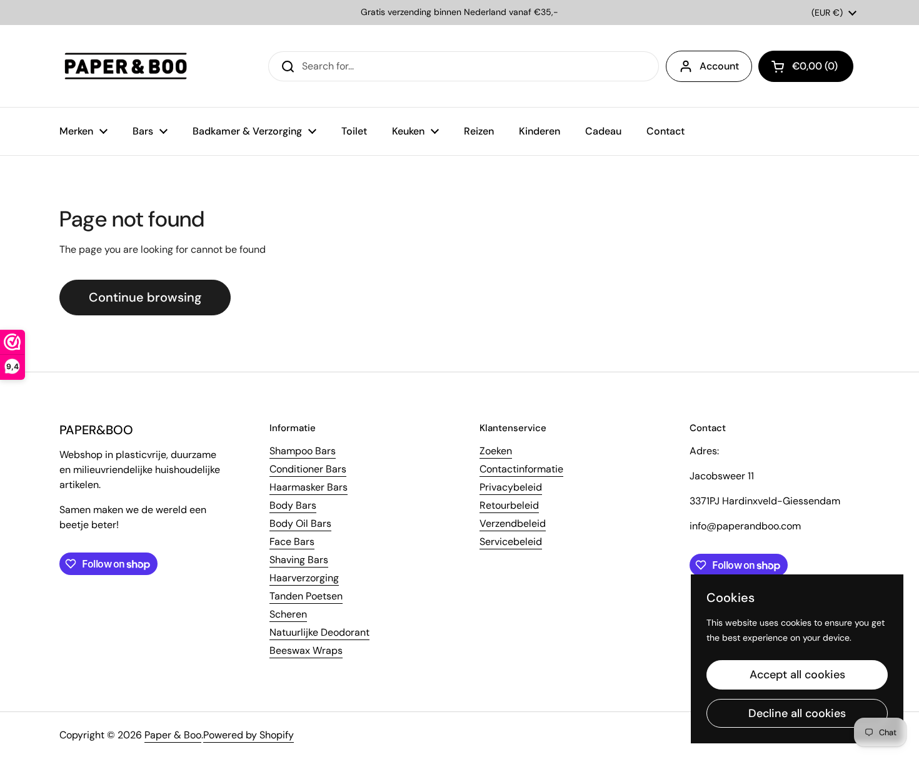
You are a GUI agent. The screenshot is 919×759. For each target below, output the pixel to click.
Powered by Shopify (248, 734)
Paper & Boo (172, 734)
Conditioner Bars (307, 469)
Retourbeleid (509, 505)
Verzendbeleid (513, 523)
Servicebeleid (511, 541)
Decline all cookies (797, 713)
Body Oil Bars (300, 523)
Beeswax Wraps (306, 650)
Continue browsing (145, 297)
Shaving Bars (298, 559)
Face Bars (291, 541)
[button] (805, 66)
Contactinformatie (521, 469)
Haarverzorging (304, 577)
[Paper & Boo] (126, 66)
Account (719, 66)
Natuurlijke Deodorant (319, 632)
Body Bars (292, 505)
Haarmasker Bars (308, 487)
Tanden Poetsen (306, 596)
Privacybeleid (511, 487)
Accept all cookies (797, 674)
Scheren (288, 614)
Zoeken (496, 450)
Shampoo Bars (302, 450)
